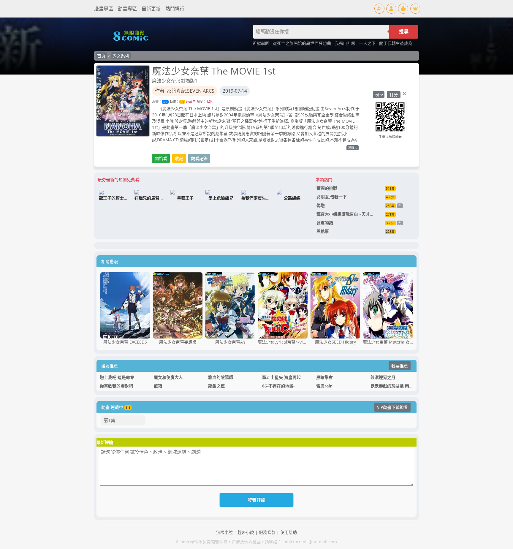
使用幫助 (288, 532)
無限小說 (224, 532)
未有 (165, 101)
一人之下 (368, 43)
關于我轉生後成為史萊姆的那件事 (410, 43)
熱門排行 (174, 8)
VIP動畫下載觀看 (392, 407)
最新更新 (151, 8)
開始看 (161, 158)
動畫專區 (127, 8)
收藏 (179, 158)
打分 (394, 94)
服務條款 (267, 532)
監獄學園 (261, 43)
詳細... (352, 147)
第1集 (109, 420)
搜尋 (403, 31)
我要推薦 (399, 365)
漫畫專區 (103, 8)
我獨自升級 (346, 43)
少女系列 (121, 55)
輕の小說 (246, 532)
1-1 (182, 101)
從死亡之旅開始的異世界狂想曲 (302, 43)
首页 (101, 55)
